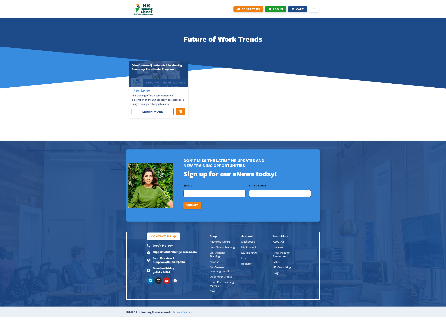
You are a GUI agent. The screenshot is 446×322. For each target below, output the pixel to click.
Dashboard (248, 241)
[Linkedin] (150, 280)
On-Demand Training (217, 254)
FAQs (276, 262)
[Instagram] (158, 280)
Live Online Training (222, 247)
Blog (276, 273)
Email (188, 185)
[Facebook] (175, 280)
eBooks (214, 262)
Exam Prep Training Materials (222, 284)
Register (246, 263)
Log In (245, 258)
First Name (258, 185)
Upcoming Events (221, 276)
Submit (192, 205)
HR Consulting (282, 267)
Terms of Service (182, 312)
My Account (248, 247)
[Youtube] (166, 280)
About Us (278, 241)
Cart (212, 291)
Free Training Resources (281, 254)
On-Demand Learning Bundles (221, 269)
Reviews (278, 247)
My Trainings (249, 252)
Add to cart (180, 111)
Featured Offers (220, 241)
